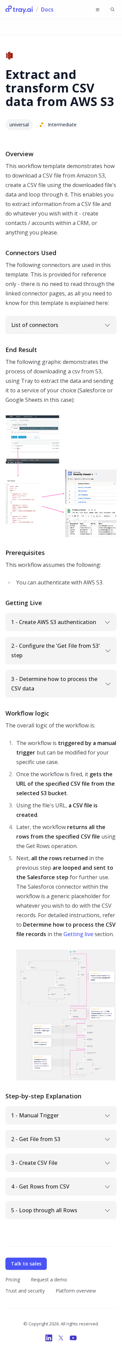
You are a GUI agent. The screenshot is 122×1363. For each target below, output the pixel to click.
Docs (47, 9)
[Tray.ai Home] (19, 9)
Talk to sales (26, 1263)
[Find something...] (112, 9)
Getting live (78, 934)
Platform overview (76, 1290)
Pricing (12, 1279)
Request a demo (49, 1279)
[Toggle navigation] (98, 9)
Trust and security (25, 1290)
